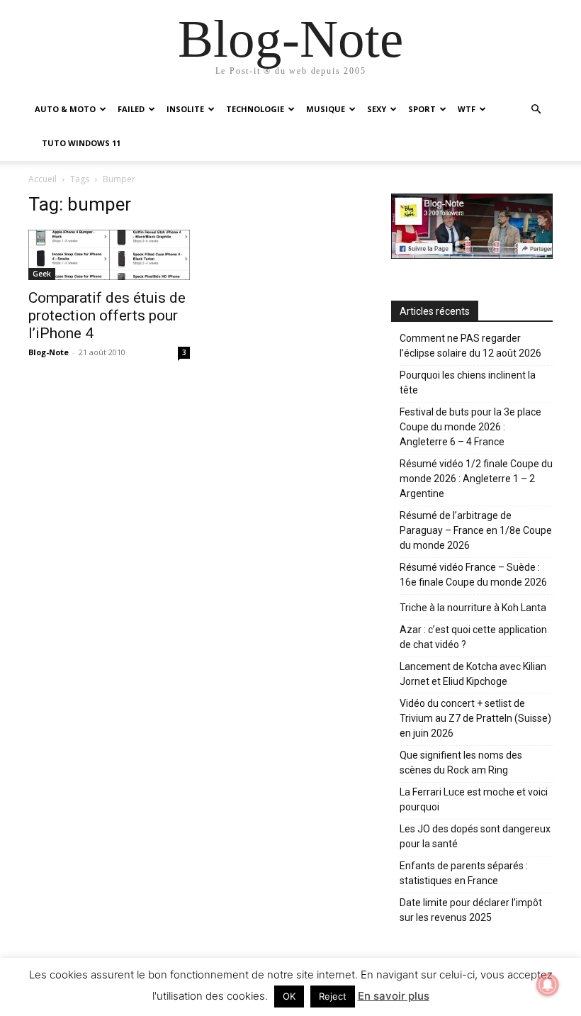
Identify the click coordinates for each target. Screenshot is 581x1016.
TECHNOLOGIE (255, 109)
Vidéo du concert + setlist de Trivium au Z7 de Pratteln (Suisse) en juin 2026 (475, 718)
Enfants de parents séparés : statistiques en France (464, 873)
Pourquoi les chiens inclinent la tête (468, 382)
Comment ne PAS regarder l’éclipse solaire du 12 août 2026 (470, 346)
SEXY (376, 109)
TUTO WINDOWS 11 (81, 143)
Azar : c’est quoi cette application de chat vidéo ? (473, 637)
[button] (536, 109)
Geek (42, 274)
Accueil (42, 179)
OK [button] (289, 996)
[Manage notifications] (547, 984)
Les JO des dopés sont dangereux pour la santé (475, 836)
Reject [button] (332, 996)
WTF (466, 109)
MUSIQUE (325, 109)
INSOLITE (185, 109)
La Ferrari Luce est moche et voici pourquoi (474, 799)
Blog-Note (48, 352)
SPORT (422, 109)
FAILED (131, 109)
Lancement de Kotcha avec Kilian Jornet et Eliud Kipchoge (473, 674)
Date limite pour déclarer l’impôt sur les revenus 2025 (471, 910)
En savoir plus (393, 996)
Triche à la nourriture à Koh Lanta (473, 607)
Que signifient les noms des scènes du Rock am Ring (461, 762)
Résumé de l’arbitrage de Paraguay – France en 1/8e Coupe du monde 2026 (476, 530)
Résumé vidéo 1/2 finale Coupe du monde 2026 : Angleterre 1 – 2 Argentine (476, 478)
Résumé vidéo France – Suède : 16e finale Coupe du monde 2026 (473, 575)
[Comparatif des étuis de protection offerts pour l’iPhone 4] (109, 255)
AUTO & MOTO (65, 109)
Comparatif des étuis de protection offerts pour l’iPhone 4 (107, 315)
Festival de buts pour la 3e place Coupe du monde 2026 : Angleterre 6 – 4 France (470, 426)
